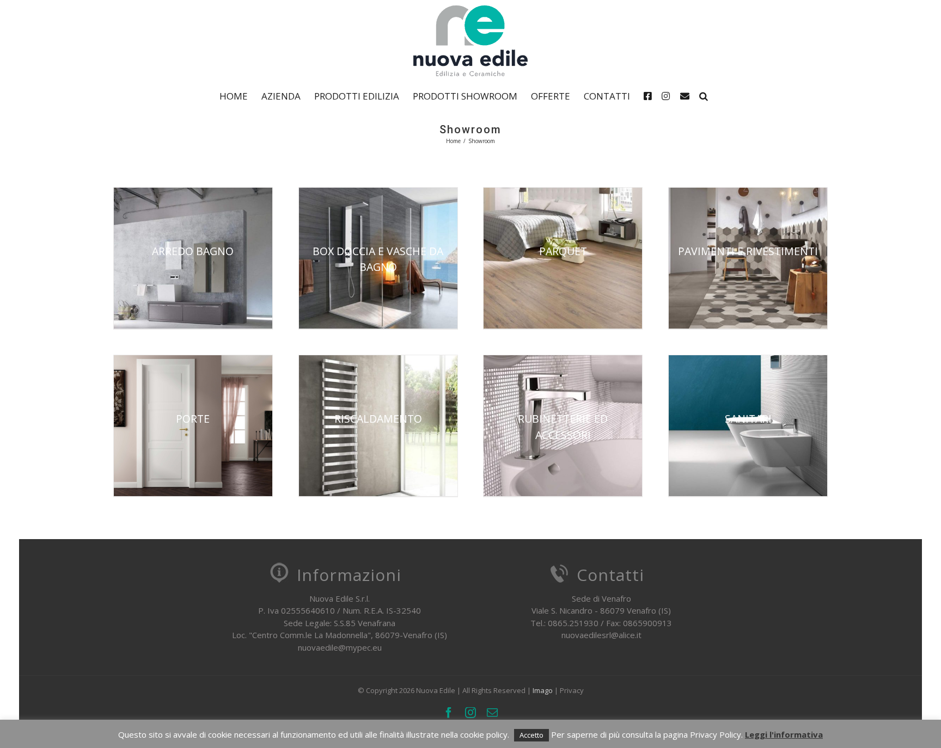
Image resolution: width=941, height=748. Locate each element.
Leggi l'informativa (784, 734)
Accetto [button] (531, 735)
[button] (703, 96)
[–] (650, 96)
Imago (543, 690)
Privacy (572, 690)
